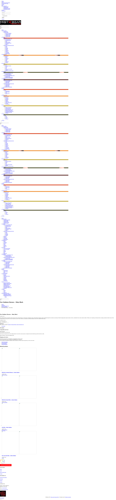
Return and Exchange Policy (55, 497)
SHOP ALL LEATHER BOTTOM (9, 83)
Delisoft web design (68, 497)
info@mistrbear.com (5, 489)
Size (1, 321)
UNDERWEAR (6, 151)
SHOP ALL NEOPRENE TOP (8, 73)
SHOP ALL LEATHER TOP (8, 80)
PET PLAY (5, 160)
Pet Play (1, 480)
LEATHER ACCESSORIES (8, 182)
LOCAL (5, 90)
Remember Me (5, 15)
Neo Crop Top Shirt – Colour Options (9, 455)
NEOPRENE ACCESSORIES (8, 173)
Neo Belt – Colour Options (7, 427)
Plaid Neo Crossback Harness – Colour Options (10, 372)
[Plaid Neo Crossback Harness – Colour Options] (59, 359)
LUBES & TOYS (6, 96)
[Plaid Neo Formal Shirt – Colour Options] (59, 387)
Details (6, 402)
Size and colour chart (3, 472)
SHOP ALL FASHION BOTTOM (9, 45)
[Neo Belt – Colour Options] (59, 414)
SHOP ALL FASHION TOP (8, 134)
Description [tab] (3, 326)
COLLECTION (6, 32)
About (1, 470)
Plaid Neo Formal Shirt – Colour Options (9, 399)
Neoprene (9, 324)
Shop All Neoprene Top (20, 324)
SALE (4, 106)
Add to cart (1, 323)
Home (1, 469)
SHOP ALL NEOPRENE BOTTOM (9, 75)
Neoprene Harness (13, 324)
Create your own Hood (3, 477)
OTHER (5, 115)
